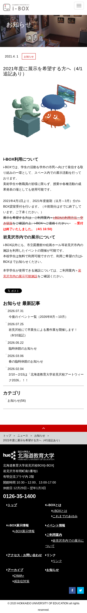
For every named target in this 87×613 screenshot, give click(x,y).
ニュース (22, 435)
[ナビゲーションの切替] (79, 5)
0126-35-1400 (19, 496)
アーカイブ (15, 570)
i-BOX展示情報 (24, 531)
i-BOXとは (60, 511)
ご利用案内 (54, 535)
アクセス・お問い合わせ (25, 555)
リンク (57, 561)
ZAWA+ (19, 575)
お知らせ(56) (17, 400)
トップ (7, 435)
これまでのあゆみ (65, 516)
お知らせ (39, 435)
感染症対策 (21, 581)
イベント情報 (55, 525)
